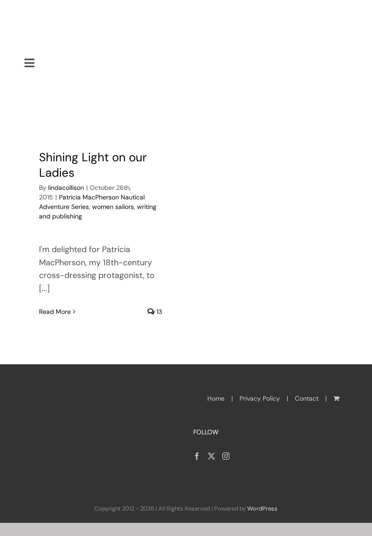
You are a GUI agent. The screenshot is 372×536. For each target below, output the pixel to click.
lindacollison (66, 188)
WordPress (262, 508)
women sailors (113, 207)
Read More (55, 312)
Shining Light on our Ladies (93, 164)
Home (216, 398)
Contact (306, 398)
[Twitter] (211, 456)
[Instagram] (226, 456)
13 (158, 312)
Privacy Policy (260, 398)
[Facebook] (197, 456)
